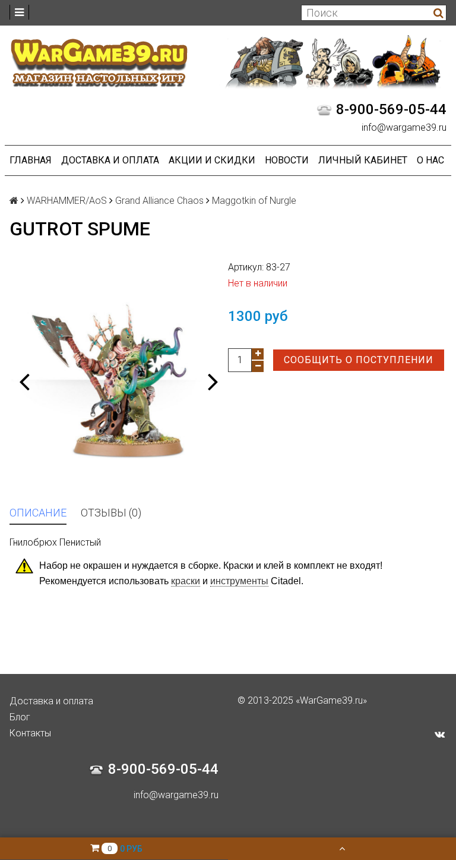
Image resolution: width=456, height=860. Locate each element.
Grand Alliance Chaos (159, 200)
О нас (430, 160)
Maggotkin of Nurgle (254, 200)
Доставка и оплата (110, 160)
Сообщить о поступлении (358, 360)
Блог (20, 717)
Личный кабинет (362, 160)
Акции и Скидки (212, 160)
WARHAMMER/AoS (67, 200)
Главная (31, 160)
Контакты (30, 733)
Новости (287, 160)
